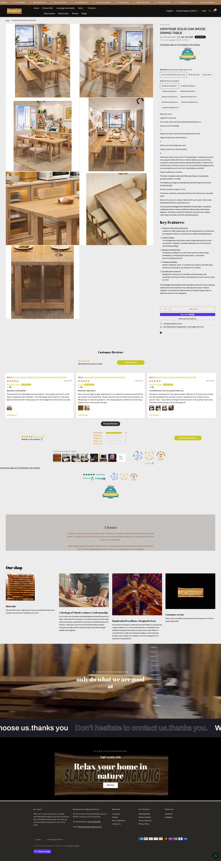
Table (80, 8)
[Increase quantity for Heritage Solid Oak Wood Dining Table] (168, 309)
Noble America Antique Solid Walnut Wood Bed (175, 377)
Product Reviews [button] (110, 424)
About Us (116, 809)
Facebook (169, 814)
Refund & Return (144, 817)
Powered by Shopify (72, 846)
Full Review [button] (12, 415)
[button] (110, 785)
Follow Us (169, 809)
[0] (213, 11)
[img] (12, 381)
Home (36, 8)
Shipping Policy (144, 814)
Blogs (84, 14)
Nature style (63, 14)
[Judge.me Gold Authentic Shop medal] (149, 455)
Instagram (168, 817)
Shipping (171, 40)
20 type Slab (47, 8)
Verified (148, 463)
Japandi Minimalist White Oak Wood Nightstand (104, 377)
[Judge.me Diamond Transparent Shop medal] (137, 455)
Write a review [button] (131, 362)
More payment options (187, 319)
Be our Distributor (118, 821)
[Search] (209, 11)
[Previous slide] (2, 399)
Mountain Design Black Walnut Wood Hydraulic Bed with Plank (39, 377)
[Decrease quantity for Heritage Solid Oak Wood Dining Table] (162, 309)
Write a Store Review (188, 438)
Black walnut (49, 14)
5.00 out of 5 (39, 437)
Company (116, 814)
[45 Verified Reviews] (187, 65)
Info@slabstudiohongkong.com (90, 827)
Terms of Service (144, 821)
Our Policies (144, 809)
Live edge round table (65, 8)
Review (75, 14)
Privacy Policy (143, 824)
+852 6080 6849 (94, 822)
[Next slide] (219, 399)
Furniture (92, 8)
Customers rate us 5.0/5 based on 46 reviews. (180, 45)
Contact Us (116, 824)
